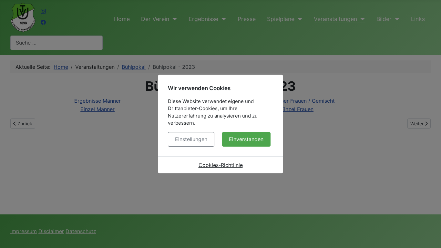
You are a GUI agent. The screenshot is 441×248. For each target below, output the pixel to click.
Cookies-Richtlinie (221, 165)
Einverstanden (246, 139)
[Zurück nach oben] (430, 236)
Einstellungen (191, 139)
